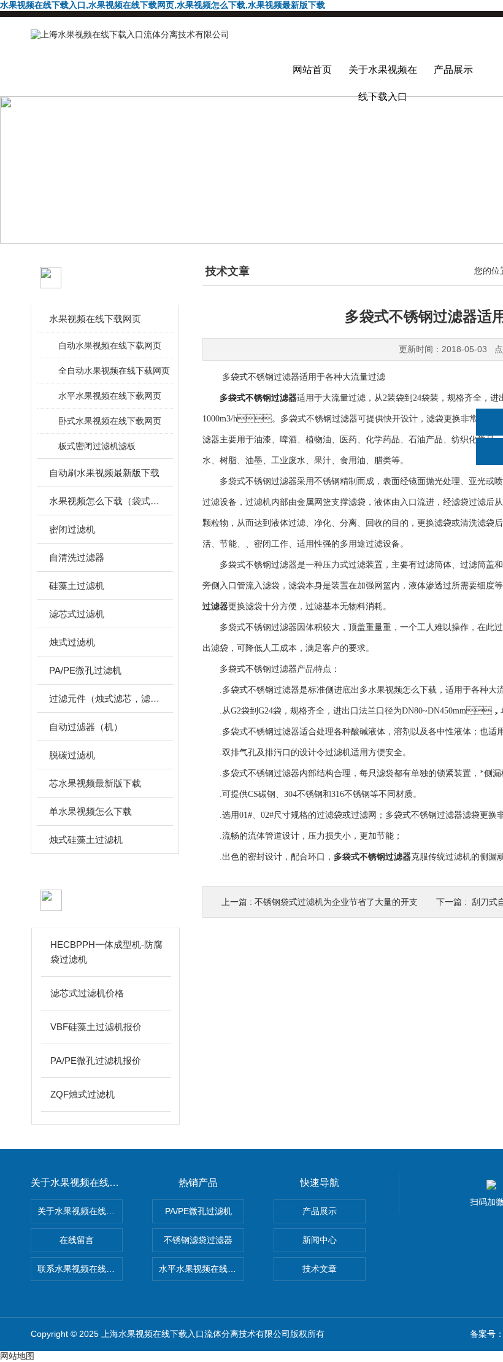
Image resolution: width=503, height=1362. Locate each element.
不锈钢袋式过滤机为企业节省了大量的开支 (336, 902)
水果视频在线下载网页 (95, 319)
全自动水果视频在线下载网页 (114, 370)
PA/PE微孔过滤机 (85, 670)
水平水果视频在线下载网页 (109, 396)
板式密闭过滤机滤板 (97, 446)
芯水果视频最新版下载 (95, 783)
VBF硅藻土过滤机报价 (96, 1026)
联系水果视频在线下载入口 (80, 1269)
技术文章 (319, 1269)
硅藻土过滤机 (76, 585)
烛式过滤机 (72, 642)
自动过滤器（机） (86, 726)
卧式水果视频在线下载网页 (109, 421)
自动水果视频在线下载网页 (109, 345)
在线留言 (77, 1240)
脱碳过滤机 (72, 755)
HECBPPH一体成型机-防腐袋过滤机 (106, 951)
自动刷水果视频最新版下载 (104, 472)
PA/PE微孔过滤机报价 (95, 1060)
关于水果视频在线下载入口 (382, 80)
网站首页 (312, 69)
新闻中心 (319, 1240)
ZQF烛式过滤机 (82, 1094)
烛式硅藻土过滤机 (86, 839)
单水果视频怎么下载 (90, 811)
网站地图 (17, 1356)
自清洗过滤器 (76, 557)
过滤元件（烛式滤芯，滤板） (106, 698)
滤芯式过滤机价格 (87, 993)
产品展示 (453, 69)
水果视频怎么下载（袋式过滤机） (106, 501)
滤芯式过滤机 (76, 614)
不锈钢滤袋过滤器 (198, 1240)
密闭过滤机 (72, 529)
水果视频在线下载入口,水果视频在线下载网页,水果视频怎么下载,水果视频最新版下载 (162, 5)
